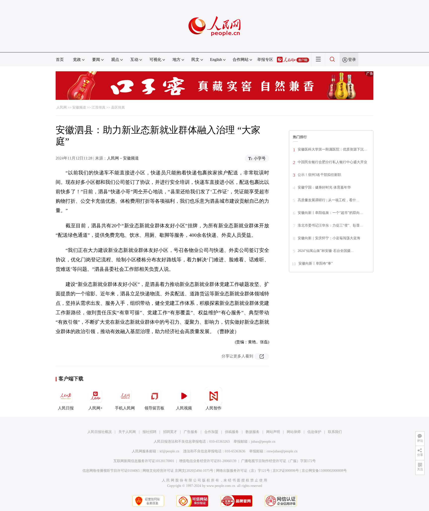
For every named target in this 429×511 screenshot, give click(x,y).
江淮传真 (99, 107)
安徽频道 (79, 107)
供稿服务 (232, 432)
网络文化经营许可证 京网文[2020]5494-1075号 (178, 470)
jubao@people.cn (263, 441)
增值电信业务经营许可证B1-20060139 (207, 461)
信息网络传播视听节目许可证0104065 (111, 470)
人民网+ (95, 408)
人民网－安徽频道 (123, 158)
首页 (60, 59)
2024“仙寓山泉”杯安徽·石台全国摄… (326, 251)
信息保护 (314, 432)
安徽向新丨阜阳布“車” (315, 263)
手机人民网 (125, 408)
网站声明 (273, 432)
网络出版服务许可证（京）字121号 (243, 470)
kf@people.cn (169, 451)
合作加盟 (211, 432)
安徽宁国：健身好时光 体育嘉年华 (324, 187)
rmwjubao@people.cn (282, 451)
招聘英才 (170, 432)
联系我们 (335, 432)
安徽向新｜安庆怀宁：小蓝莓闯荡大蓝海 (329, 238)
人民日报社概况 (99, 432)
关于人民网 (127, 432)
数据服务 (252, 432)
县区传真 (118, 107)
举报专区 (265, 59)
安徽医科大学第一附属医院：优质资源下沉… (332, 149)
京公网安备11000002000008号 (324, 470)
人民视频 (184, 408)
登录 (352, 59)
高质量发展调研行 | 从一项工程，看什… (328, 200)
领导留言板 (154, 408)
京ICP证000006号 (286, 470)
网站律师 (294, 432)
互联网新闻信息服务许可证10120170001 (143, 461)
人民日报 (66, 408)
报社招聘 (149, 432)
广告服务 (191, 432)
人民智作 (213, 408)
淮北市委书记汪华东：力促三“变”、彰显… (330, 225)
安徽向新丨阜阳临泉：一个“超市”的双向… (330, 213)
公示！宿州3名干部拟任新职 (319, 175)
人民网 (61, 107)
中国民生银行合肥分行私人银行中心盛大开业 (332, 162)
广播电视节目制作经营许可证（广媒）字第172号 (278, 461)
